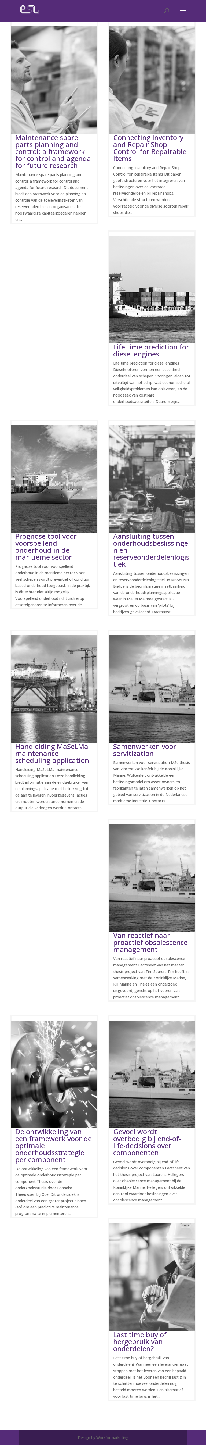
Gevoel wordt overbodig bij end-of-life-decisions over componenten (147, 1142)
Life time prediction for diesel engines (151, 350)
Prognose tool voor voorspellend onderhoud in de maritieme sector (46, 546)
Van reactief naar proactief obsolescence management (150, 942)
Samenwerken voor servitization (144, 749)
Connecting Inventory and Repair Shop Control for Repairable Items (149, 148)
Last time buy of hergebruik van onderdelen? (140, 1341)
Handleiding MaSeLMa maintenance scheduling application (52, 753)
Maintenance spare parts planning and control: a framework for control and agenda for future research (53, 151)
